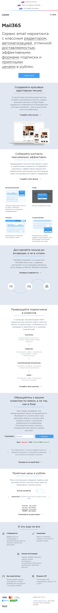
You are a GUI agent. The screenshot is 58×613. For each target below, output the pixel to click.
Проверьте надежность (29, 273)
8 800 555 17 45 (39, 597)
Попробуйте (9, 436)
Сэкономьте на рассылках (29, 514)
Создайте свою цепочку (29, 386)
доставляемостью (18, 48)
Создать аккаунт (29, 75)
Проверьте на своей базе (29, 462)
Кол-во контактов (24, 490)
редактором (35, 38)
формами (10, 57)
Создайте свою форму (29, 179)
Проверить (44, 436)
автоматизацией (17, 43)
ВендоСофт (42, 601)
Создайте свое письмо (29, 115)
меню (54, 14)
